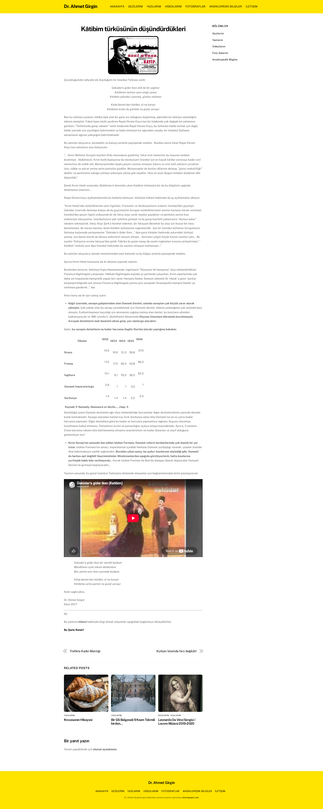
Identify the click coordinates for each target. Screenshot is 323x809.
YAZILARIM (154, 6)
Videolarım (218, 46)
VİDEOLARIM (173, 6)
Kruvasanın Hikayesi (78, 720)
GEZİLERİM (135, 6)
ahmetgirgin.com (190, 797)
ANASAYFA (117, 6)
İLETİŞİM (251, 6)
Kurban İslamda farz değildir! (176, 651)
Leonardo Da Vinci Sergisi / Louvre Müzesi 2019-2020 (176, 721)
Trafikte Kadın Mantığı (85, 651)
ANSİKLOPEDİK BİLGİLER (225, 6)
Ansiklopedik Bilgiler (225, 59)
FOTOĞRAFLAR (195, 6)
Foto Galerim (220, 53)
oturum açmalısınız (105, 749)
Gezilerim (218, 33)
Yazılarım (217, 40)
